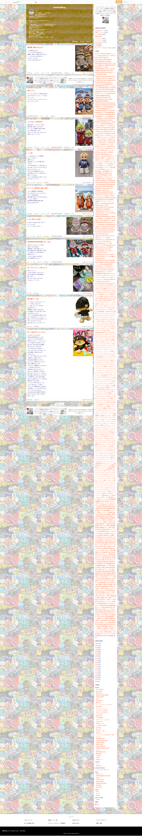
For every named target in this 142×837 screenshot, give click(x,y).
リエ (36, 11)
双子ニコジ (31, 90)
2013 (96, 668)
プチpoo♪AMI (99, 717)
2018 (96, 658)
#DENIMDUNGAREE (56, 73)
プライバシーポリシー (54, 823)
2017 (96, 660)
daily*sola (98, 733)
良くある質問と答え (29, 823)
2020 (96, 655)
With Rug (98, 702)
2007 (96, 679)
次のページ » (59, 404)
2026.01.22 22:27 (87, 326)
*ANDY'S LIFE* (100, 744)
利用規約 (63, 823)
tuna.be (70, 816)
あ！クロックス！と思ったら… (38, 267)
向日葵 (97, 44)
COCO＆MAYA (100, 697)
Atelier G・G (99, 774)
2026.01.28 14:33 (87, 262)
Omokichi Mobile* (100, 742)
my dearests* (99, 700)
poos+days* (99, 691)
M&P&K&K (98, 754)
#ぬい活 (37, 73)
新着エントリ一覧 (52, 820)
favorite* (98, 757)
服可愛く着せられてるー (36, 47)
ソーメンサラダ (99, 40)
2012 (96, 670)
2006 (96, 681)
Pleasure (98, 795)
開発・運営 (99, 823)
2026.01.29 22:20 (87, 116)
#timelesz (29, 73)
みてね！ (98, 750)
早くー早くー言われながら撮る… (103, 48)
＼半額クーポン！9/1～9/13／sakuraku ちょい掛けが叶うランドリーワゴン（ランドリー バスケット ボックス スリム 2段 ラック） (80, 80)
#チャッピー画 (45, 73)
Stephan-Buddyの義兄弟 (102, 695)
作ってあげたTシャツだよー (37, 332)
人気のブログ (75, 820)
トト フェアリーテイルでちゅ (104, 704)
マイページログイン (101, 820)
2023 (96, 649)
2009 (96, 676)
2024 (96, 647)
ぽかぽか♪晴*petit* (100, 746)
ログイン (125, 2)
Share (89, 41)
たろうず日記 (99, 714)
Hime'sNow (99, 706)
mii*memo (98, 727)
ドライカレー (98, 38)
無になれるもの (99, 42)
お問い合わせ (75, 823)
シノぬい (30, 153)
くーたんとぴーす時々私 (102, 770)
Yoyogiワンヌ (99, 759)
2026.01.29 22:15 (87, 213)
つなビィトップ (28, 820)
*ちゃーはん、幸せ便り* (102, 710)
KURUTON (98, 785)
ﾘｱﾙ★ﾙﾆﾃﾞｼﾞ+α (100, 723)
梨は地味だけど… (99, 30)
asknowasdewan (100, 781)
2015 (96, 664)
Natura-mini (99, 693)
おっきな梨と (98, 34)
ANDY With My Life (101, 752)
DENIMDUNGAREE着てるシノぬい (39, 242)
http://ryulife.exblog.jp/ (40, 14)
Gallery (76, 41)
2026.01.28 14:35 (87, 236)
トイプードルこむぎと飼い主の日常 (105, 735)
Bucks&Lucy (99, 716)
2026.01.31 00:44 (87, 73)
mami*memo (99, 721)
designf (98, 777)
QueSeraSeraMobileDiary (102, 748)
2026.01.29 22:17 (87, 182)
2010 (96, 674)
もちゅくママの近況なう (102, 712)
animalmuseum (100, 779)
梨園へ (97, 36)
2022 (96, 651)
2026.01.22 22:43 (87, 293)
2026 (96, 643)
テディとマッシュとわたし (103, 719)
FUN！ (97, 791)
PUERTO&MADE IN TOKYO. (103, 776)
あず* (97, 699)
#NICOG (53, 116)
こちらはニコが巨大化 (35, 122)
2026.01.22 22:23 (87, 399)
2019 (96, 657)
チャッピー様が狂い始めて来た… (39, 188)
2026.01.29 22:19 (87, 147)
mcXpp (98, 799)
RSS (97, 804)
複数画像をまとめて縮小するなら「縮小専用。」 (14, 831)
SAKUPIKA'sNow (100, 738)
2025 (96, 645)
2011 (96, 672)
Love (82, 41)
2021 (96, 653)
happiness (98, 765)
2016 (96, 662)
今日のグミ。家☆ (100, 731)
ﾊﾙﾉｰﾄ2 (97, 793)
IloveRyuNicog (59, 7)
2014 (96, 666)
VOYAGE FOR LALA (101, 783)
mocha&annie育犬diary (102, 740)
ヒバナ (97, 763)
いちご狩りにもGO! (34, 219)
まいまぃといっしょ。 (101, 708)
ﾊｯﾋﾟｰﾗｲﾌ (98, 736)
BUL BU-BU (99, 787)
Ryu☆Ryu (98, 729)
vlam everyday (99, 689)
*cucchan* (98, 755)
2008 (96, 677)
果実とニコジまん (99, 32)
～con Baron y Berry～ (102, 725)
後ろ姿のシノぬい (33, 299)
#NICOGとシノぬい (70, 73)
